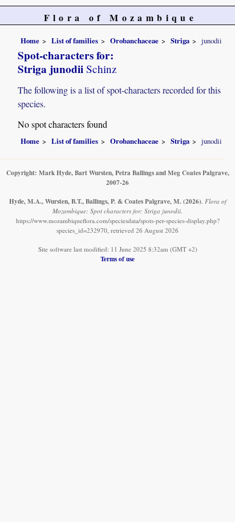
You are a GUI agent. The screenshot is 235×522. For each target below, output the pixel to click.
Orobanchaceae (134, 40)
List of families (74, 40)
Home (30, 40)
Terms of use (117, 259)
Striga (180, 40)
